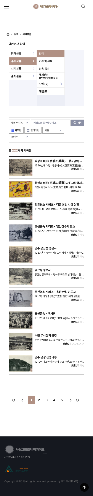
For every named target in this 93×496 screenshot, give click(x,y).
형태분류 (16, 53)
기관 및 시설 (45, 61)
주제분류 (16, 61)
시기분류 (16, 68)
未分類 (43, 91)
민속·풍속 (44, 68)
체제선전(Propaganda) (48, 76)
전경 (41, 53)
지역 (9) (43, 83)
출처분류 (16, 76)
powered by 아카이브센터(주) (62, 481)
